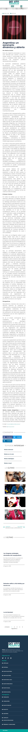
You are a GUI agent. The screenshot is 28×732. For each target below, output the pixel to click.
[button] (21, 6)
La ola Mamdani (8, 612)
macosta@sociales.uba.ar (13, 424)
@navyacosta (10, 426)
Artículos (13, 13)
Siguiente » (14, 628)
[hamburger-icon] (12, 6)
